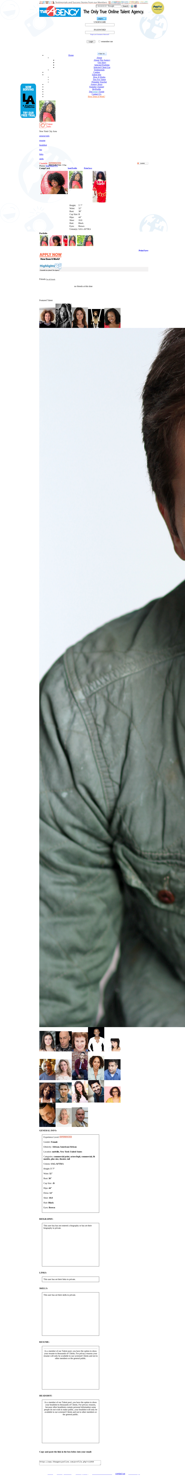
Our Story (102, 62)
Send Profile (72, 168)
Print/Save (88, 168)
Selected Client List (102, 67)
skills (41, 159)
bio (40, 150)
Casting (96, 72)
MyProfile (96, 89)
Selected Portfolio (102, 65)
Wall (48, 166)
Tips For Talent (99, 79)
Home (71, 55)
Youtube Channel (96, 87)
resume (42, 140)
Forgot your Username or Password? (99, 34)
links (41, 154)
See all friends (50, 279)
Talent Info (96, 75)
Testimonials (99, 70)
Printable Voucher (99, 82)
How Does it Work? (96, 96)
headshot (43, 145)
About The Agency (102, 60)
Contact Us (96, 94)
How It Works (99, 77)
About (99, 58)
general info (44, 136)
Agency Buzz (96, 84)
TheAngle (96, 92)
